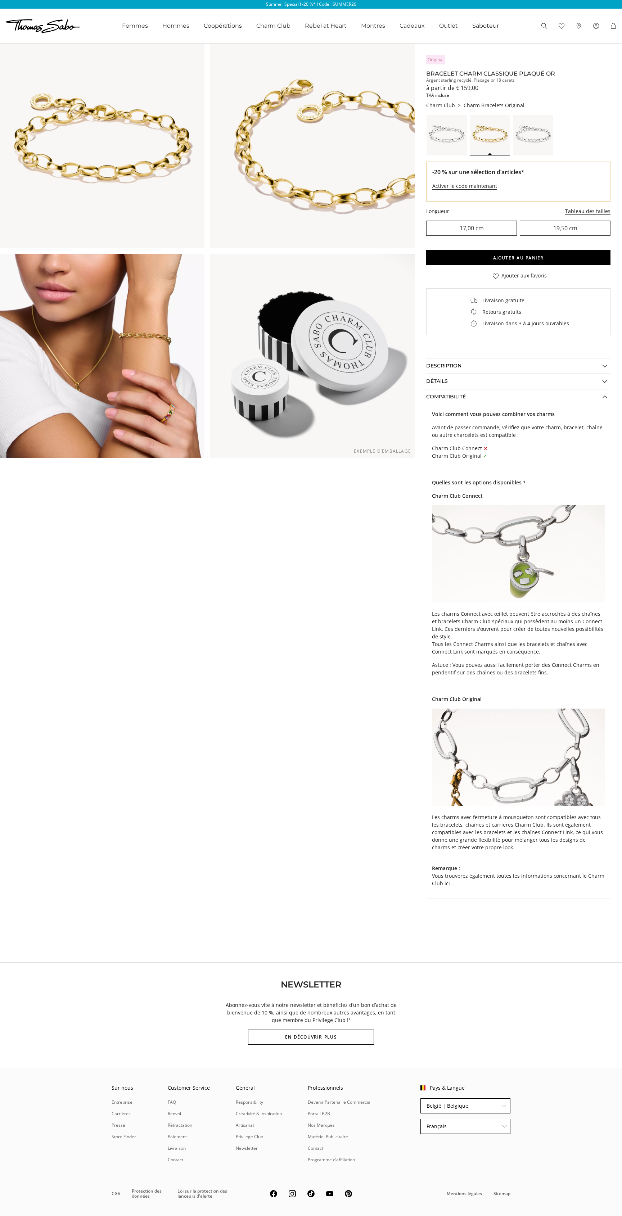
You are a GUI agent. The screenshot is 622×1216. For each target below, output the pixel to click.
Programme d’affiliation (331, 1160)
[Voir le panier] (613, 26)
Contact (175, 1160)
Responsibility (249, 1102)
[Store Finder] (578, 26)
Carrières (121, 1114)
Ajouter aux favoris (524, 276)
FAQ (172, 1102)
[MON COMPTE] (596, 26)
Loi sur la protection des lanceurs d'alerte (202, 1193)
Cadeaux (412, 25)
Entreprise (122, 1102)
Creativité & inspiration (259, 1114)
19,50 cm (565, 228)
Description (443, 365)
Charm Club (273, 25)
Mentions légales (464, 1193)
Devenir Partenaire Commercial (339, 1102)
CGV (116, 1193)
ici (447, 883)
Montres (373, 25)
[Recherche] (544, 26)
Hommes (175, 25)
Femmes (135, 25)
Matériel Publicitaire (328, 1137)
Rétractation (180, 1125)
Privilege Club (249, 1137)
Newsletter (247, 1148)
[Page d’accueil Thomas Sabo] (43, 26)
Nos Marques (321, 1125)
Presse (118, 1125)
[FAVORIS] (561, 26)
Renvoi (174, 1114)
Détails (437, 381)
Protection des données (147, 1193)
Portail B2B (319, 1114)
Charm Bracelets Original (494, 105)
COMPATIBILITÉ (446, 396)
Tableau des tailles (587, 211)
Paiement (177, 1137)
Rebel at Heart (326, 25)
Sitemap (501, 1193)
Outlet (448, 25)
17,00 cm (472, 228)
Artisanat (245, 1125)
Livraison (177, 1148)
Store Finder (124, 1137)
